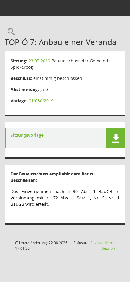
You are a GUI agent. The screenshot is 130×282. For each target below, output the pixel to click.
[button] (115, 138)
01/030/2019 (41, 100)
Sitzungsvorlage (27, 135)
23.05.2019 (39, 61)
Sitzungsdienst (102, 245)
